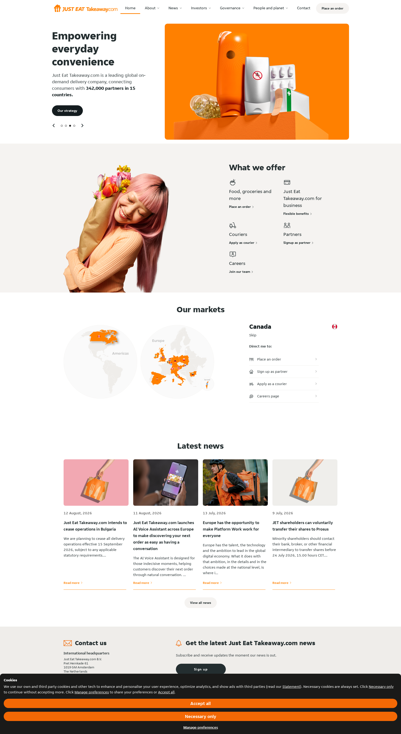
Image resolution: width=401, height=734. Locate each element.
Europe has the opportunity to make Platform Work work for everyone (231, 529)
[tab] (62, 126)
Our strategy (67, 111)
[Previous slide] (54, 125)
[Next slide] (82, 125)
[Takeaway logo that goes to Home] (85, 8)
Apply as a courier (272, 383)
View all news (200, 603)
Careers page (268, 396)
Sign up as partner (272, 371)
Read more (73, 583)
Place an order (269, 359)
